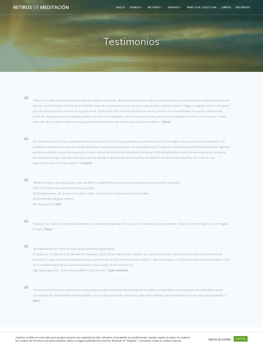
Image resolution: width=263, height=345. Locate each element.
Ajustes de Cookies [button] (219, 339)
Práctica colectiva (201, 7)
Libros (226, 7)
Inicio (120, 7)
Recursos (243, 7)
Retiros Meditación (41, 7)
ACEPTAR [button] (240, 338)
